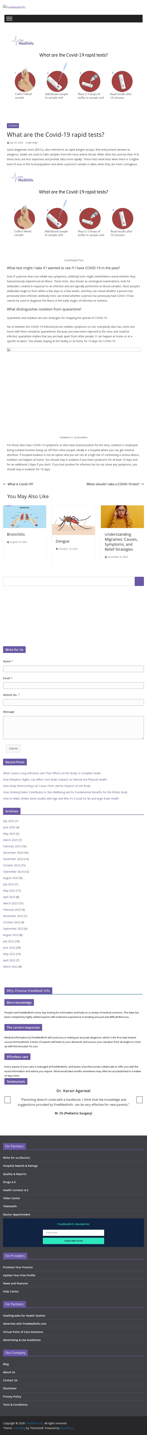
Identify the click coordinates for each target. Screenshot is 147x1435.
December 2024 (13, 852)
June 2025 (9, 827)
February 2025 (12, 846)
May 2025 (9, 833)
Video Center (11, 1198)
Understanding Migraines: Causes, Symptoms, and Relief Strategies (121, 542)
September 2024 (13, 871)
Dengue (62, 541)
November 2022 (13, 916)
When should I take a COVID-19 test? (113, 484)
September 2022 (13, 928)
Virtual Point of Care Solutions (23, 1332)
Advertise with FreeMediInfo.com (24, 1323)
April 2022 (9, 960)
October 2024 (11, 865)
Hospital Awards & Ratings (20, 1166)
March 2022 (10, 966)
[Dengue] (73, 508)
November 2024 (13, 859)
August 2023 (11, 878)
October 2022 (11, 922)
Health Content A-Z (15, 1190)
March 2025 (10, 840)
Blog (6, 1364)
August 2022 (11, 935)
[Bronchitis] (24, 508)
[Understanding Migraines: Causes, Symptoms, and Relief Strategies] (122, 508)
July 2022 (8, 941)
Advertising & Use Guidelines (22, 1340)
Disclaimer (10, 1388)
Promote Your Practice (18, 1267)
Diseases (12, 125)
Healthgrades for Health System (24, 1315)
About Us (9, 1372)
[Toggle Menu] (9, 18)
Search (139, 581)
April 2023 (9, 897)
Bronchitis (16, 534)
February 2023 (12, 909)
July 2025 (8, 821)
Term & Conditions (15, 1404)
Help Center (11, 1291)
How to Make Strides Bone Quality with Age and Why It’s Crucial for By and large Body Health (61, 798)
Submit (13, 748)
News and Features (15, 1283)
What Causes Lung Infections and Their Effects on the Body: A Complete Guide (52, 773)
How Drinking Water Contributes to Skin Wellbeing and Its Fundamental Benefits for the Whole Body (65, 792)
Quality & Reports (14, 1174)
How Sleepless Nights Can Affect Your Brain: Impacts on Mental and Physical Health (55, 779)
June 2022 (9, 947)
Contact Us (10, 1380)
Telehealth (10, 1206)
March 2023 (10, 903)
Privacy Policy (12, 1396)
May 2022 (9, 954)
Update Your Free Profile (19, 1275)
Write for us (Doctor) (16, 1157)
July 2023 (8, 884)
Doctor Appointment (16, 1214)
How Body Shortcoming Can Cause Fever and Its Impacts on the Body (46, 786)
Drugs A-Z (9, 1182)
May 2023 (9, 890)
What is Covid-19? (20, 484)
